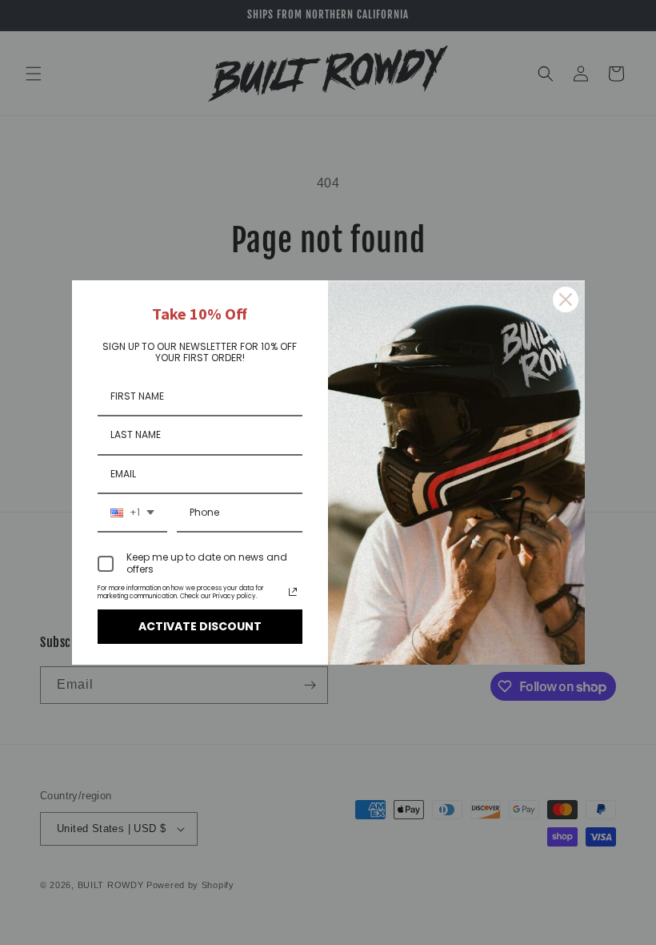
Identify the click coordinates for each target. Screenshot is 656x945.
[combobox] (132, 513)
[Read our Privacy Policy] (292, 591)
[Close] (565, 299)
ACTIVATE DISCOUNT (200, 626)
